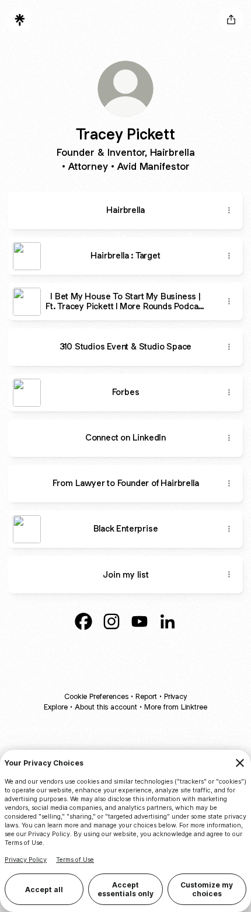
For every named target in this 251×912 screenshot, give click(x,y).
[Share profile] (231, 20)
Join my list (126, 574)
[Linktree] (20, 20)
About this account (106, 707)
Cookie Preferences (96, 696)
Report (146, 696)
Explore (56, 707)
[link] (83, 621)
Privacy (175, 696)
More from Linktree (175, 707)
